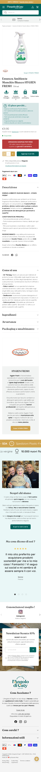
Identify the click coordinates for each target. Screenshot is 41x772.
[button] (37, 7)
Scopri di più (20, 710)
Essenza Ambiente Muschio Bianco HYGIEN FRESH (25, 26)
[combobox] (20, 12)
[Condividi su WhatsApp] (16, 255)
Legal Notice (14, 762)
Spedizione (15, 132)
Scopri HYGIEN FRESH (31, 73)
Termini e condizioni (25, 760)
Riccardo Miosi (14, 757)
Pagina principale (6, 26)
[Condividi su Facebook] (12, 255)
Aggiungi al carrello (27, 154)
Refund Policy (5, 762)
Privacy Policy (16, 655)
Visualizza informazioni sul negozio (15, 166)
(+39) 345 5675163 (24, 714)
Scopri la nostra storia (20, 527)
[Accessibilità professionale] (36, 759)
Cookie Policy (14, 760)
